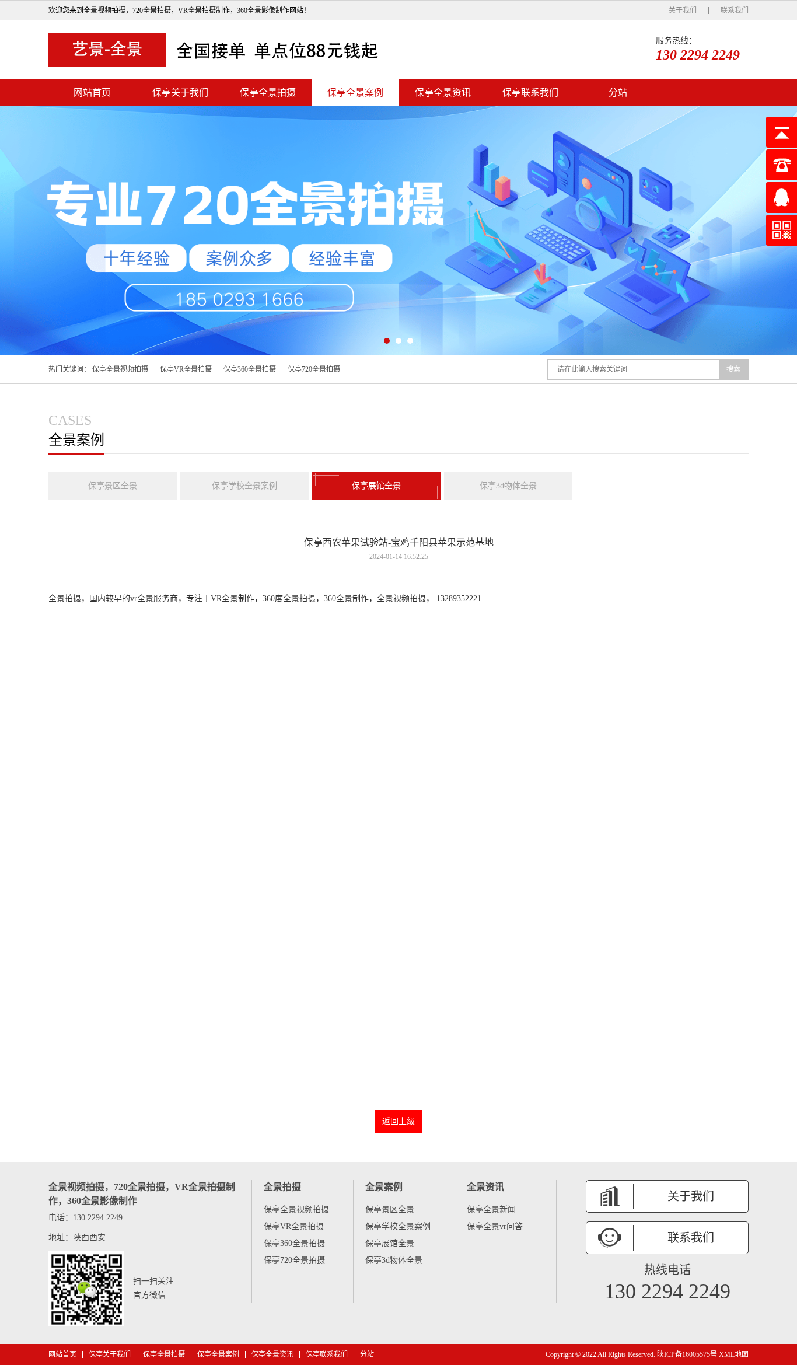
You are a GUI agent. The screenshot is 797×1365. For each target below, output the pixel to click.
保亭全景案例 (355, 92)
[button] (387, 341)
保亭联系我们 (530, 92)
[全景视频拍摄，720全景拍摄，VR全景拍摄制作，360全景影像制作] (217, 49)
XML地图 (734, 1354)
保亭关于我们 (180, 92)
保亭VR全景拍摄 (186, 369)
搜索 (733, 369)
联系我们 (735, 10)
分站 (618, 92)
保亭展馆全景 (376, 485)
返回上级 (398, 1121)
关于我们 (683, 10)
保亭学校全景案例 (244, 485)
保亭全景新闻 (491, 1209)
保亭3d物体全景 (508, 485)
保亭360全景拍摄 (249, 369)
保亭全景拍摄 (268, 92)
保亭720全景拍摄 (314, 369)
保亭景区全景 (112, 485)
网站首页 (92, 92)
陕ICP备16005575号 (687, 1354)
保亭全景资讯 (443, 92)
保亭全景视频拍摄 (120, 369)
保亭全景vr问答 (495, 1226)
